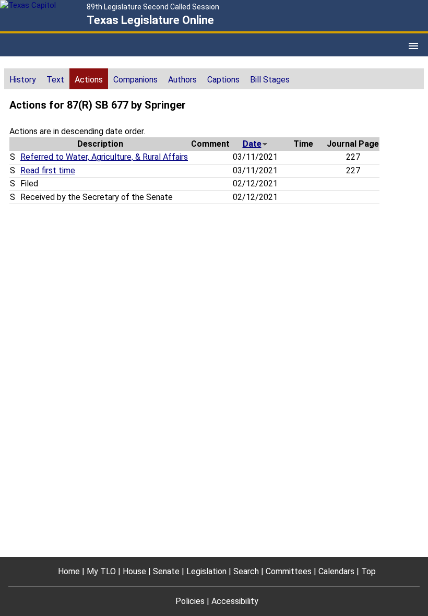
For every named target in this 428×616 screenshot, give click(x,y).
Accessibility (234, 601)
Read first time (47, 170)
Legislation (206, 571)
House (134, 571)
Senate (166, 571)
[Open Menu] (413, 45)
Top (368, 571)
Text (55, 80)
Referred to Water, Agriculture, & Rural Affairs (104, 157)
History (22, 80)
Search (246, 571)
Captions (223, 80)
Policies (190, 601)
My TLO (101, 571)
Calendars (336, 571)
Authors (182, 80)
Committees (289, 571)
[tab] (22, 78)
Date (252, 144)
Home (69, 571)
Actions (89, 80)
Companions (135, 80)
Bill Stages (270, 80)
